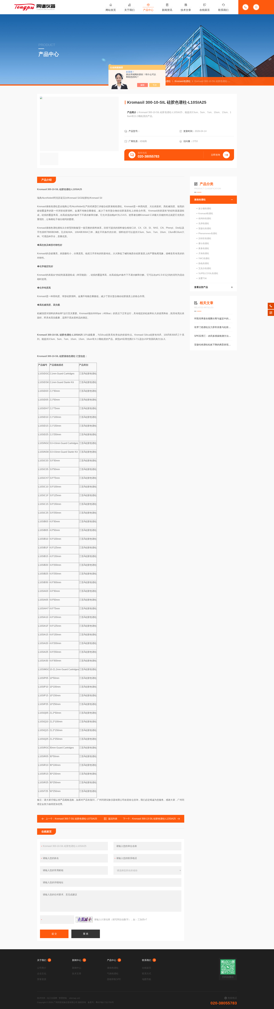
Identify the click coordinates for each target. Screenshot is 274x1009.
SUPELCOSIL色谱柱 (208, 273)
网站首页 (111, 10)
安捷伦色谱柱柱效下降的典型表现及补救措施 (213, 344)
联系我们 (223, 10)
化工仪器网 (52, 998)
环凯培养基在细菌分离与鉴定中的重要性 (213, 318)
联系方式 (146, 973)
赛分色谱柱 (203, 243)
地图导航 (146, 979)
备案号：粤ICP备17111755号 (101, 1002)
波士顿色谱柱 (204, 208)
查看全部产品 (201, 287)
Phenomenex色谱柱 (207, 233)
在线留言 (205, 10)
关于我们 (129, 10)
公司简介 (41, 968)
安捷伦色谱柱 (204, 228)
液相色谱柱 (200, 199)
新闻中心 (76, 960)
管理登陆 (63, 998)
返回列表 (112, 818)
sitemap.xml (74, 998)
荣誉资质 (41, 979)
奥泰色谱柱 (203, 248)
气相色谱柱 (112, 973)
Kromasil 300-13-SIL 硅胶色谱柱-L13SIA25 (154, 818)
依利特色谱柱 (204, 218)
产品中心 (148, 10)
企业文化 (41, 973)
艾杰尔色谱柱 (204, 268)
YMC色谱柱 (204, 258)
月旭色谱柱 (203, 253)
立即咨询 (215, 155)
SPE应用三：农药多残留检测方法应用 (213, 336)
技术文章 (186, 10)
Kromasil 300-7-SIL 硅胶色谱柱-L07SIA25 (76, 818)
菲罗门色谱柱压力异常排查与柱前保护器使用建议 (213, 327)
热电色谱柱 (203, 263)
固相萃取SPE (114, 979)
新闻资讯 (167, 10)
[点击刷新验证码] (84, 919)
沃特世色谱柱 (204, 238)
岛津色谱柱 (203, 223)
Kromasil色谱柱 (183, 81)
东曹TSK (202, 278)
